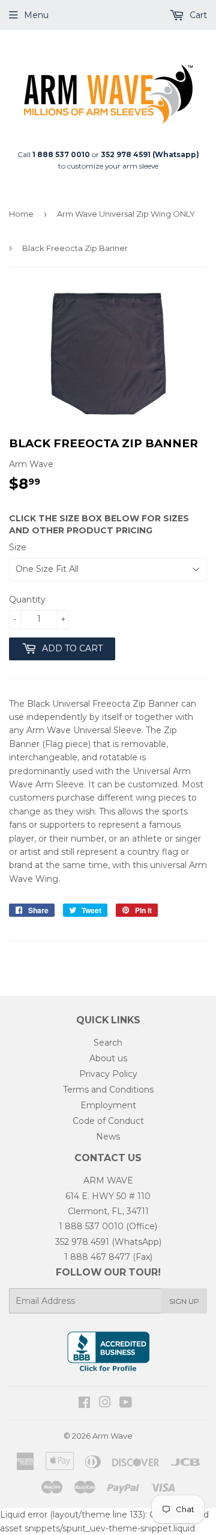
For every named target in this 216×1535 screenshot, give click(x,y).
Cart (197, 15)
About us (108, 1058)
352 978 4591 (82, 1241)
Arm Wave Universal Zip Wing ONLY (126, 214)
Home (21, 214)
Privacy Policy (108, 1073)
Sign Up (184, 1301)
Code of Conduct (108, 1120)
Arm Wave (112, 1435)
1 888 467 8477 (97, 1256)
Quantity (27, 599)
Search (108, 1042)
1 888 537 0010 (91, 1226)
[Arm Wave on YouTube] (125, 1403)
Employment (108, 1105)
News (108, 1136)
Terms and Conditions (108, 1089)
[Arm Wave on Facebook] (84, 1403)
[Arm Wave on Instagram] (105, 1403)
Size (17, 547)
